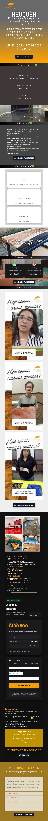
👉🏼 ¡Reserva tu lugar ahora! (24, 814)
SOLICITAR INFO (24, 755)
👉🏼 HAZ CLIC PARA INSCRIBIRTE (24, 158)
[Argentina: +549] (10, 673)
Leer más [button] (33, 276)
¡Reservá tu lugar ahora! (24, 57)
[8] (24, 121)
